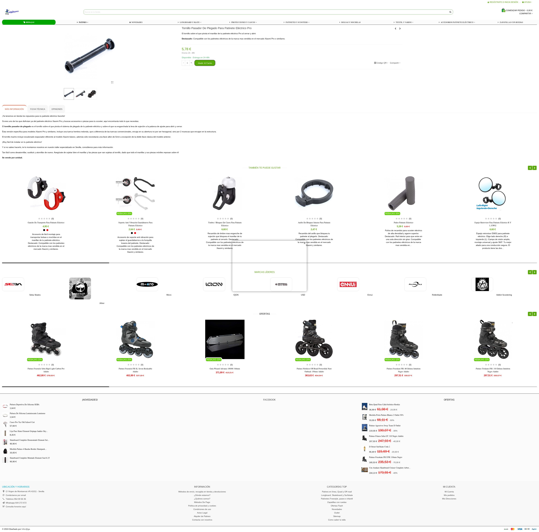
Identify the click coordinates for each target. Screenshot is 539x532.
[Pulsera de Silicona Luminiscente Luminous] (5, 415)
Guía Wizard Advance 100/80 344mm (135, 368)
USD (236, 295)
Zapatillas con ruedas (336, 502)
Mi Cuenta (449, 492)
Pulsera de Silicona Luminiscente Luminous (27, 413)
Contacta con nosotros (202, 520)
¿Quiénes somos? (202, 499)
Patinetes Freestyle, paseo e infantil (337, 499)
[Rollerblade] (348, 284)
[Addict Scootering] (415, 284)
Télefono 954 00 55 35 (16, 499)
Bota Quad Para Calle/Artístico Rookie (384, 404)
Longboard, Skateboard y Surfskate (337, 495)
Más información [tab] (14, 109)
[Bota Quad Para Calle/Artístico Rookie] (364, 406)
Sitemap (337, 516)
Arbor (34, 303)
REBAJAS (30, 22)
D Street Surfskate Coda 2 (379, 446)
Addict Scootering (437, 295)
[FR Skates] (482, 284)
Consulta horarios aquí (16, 506)
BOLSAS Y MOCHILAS (351, 22)
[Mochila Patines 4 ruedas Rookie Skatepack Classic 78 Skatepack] (5, 451)
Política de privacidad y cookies (202, 506)
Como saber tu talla (337, 520)
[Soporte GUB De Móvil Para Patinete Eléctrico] (400, 28)
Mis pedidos (449, 495)
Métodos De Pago (202, 502)
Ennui (303, 295)
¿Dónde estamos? (202, 495)
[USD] (214, 284)
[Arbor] (13, 288)
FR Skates (504, 295)
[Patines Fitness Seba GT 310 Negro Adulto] (364, 438)
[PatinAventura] (20, 12)
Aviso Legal (202, 513)
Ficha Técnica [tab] (37, 109)
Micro (102, 295)
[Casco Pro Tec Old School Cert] (5, 424)
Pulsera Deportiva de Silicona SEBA (24, 404)
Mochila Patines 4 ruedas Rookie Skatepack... (28, 449)
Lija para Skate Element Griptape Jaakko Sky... (29, 431)
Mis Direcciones (449, 499)
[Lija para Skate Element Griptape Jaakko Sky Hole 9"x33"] (5, 433)
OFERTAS (264, 314)
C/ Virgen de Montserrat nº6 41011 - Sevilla (25, 491)
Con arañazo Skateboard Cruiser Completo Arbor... (389, 467)
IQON (169, 295)
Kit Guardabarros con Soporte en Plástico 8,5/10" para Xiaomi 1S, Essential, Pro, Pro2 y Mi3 (493, 225)
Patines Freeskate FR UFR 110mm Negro (385, 457)
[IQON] (147, 284)
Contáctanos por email (16, 495)
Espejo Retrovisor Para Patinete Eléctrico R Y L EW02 (403, 224)
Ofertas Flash (337, 506)
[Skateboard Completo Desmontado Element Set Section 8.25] (5, 442)
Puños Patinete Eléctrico (314, 222)
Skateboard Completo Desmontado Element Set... (29, 440)
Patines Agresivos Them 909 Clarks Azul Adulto (493, 370)
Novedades (337, 509)
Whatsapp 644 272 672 (16, 503)
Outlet (337, 513)
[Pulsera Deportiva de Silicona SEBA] (5, 406)
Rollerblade (370, 295)
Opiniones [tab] (57, 109)
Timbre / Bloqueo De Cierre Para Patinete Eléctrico (135, 224)
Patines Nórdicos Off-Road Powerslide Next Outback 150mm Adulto (224, 370)
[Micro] (80, 284)
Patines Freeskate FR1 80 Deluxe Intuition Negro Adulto (314, 370)
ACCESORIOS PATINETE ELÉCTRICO (457, 22)
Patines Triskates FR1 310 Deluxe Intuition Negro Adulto (403, 370)
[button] (530, 168)
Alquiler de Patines (202, 516)
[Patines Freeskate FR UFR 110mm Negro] (364, 459)
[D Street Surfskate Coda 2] (364, 448)
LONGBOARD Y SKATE (190, 22)
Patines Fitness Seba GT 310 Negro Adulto (386, 436)
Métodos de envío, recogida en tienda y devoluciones (202, 492)
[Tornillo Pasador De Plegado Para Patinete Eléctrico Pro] (112, 82)
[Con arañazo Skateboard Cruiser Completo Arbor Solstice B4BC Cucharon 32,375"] (364, 469)
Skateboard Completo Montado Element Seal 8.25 (30, 458)
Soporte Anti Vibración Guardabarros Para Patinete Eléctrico (46, 224)
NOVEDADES (137, 22)
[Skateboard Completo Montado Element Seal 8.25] (5, 460)
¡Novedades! (90, 400)
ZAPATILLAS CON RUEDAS (511, 22)
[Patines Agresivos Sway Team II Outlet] (364, 427)
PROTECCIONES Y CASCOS (243, 22)
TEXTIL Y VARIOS (404, 22)
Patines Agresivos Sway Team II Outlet (384, 425)
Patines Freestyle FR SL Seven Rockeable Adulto (46, 370)
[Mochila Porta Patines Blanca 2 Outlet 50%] (364, 417)
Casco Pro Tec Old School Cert (22, 422)
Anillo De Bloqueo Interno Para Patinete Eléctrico (225, 224)
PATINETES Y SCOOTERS (297, 22)
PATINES (82, 22)
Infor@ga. (26, 529)
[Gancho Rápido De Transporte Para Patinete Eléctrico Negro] (395, 28)
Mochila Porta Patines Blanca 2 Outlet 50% (386, 415)
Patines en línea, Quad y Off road (337, 492)
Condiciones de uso (202, 509)
